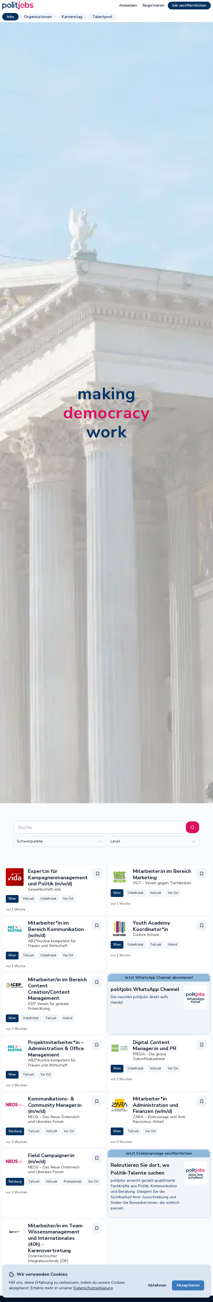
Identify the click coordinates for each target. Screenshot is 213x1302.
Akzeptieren (188, 1285)
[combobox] (59, 841)
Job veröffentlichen (189, 5)
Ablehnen (157, 1285)
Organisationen (38, 16)
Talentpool (102, 16)
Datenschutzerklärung (93, 1288)
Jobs (10, 16)
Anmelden (128, 5)
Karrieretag (72, 16)
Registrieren (153, 5)
